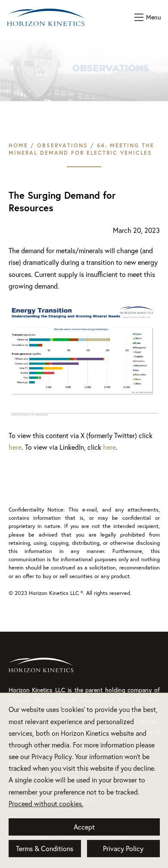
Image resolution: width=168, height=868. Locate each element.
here (15, 447)
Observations (62, 145)
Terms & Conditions (44, 848)
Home (18, 145)
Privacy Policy (123, 848)
